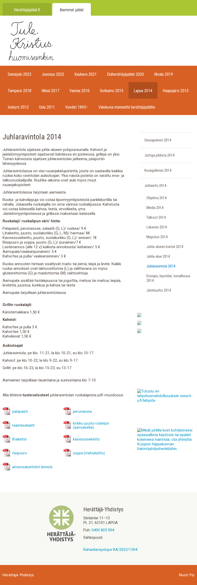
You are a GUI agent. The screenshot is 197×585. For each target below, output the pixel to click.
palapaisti (20, 411)
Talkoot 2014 (156, 217)
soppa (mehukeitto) (89, 453)
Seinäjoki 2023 (19, 74)
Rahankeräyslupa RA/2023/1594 (110, 549)
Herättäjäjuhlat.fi (27, 9)
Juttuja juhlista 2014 (159, 155)
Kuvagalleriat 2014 (157, 170)
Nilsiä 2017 (50, 90)
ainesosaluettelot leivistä (32, 467)
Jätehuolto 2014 (158, 290)
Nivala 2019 (163, 74)
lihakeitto (19, 439)
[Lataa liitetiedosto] (7, 414)
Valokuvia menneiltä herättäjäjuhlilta (126, 107)
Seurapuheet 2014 (157, 140)
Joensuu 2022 (53, 74)
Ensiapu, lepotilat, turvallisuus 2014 (168, 278)
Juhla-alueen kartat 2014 (164, 246)
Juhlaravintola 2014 (160, 266)
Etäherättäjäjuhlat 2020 (125, 74)
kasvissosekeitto (86, 439)
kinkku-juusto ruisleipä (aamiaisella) (91, 425)
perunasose (82, 411)
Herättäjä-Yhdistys (18, 575)
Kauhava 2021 (85, 74)
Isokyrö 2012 (18, 107)
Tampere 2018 (19, 90)
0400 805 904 (103, 530)
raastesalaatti (23, 425)
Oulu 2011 (47, 107)
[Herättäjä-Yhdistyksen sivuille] (61, 540)
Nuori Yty (186, 575)
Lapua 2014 (143, 90)
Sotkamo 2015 (111, 90)
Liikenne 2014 (156, 227)
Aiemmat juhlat (72, 9)
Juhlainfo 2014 (155, 185)
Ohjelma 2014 (156, 198)
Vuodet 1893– (76, 107)
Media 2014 (154, 207)
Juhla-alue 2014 (158, 256)
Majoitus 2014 (157, 237)
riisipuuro (19, 453)
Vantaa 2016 (80, 90)
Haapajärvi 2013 (176, 90)
